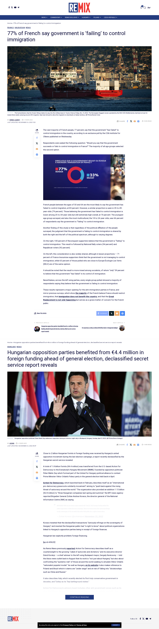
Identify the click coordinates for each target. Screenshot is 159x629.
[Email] (134, 121)
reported (70, 548)
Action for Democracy (53, 483)
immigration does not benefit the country (78, 296)
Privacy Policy (68, 625)
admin (12, 443)
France (10, 27)
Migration (20, 27)
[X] (12, 7)
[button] (115, 625)
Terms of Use (82, 625)
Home (9, 23)
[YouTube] (15, 7)
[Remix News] (79, 7)
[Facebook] (9, 7)
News (28, 27)
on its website (91, 565)
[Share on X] (131, 121)
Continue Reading (79, 597)
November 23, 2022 (94, 516)
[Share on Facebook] (127, 121)
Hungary (11, 347)
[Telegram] (18, 7)
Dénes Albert (15, 120)
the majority (81, 293)
